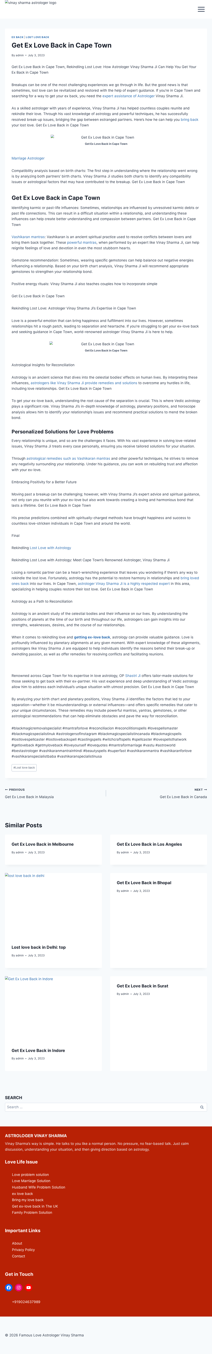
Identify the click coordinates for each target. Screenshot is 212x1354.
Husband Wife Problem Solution (38, 1187)
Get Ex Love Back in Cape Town (56, 197)
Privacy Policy (23, 1250)
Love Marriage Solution (31, 1181)
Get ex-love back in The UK (35, 1206)
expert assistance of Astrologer (128, 96)
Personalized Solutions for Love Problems (62, 432)
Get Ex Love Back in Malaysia (29, 793)
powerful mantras (81, 242)
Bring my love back (27, 1200)
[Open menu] (201, 9)
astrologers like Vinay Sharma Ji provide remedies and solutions (84, 383)
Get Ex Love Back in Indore (38, 1050)
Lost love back (37, 37)
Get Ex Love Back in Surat (142, 985)
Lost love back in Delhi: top (39, 947)
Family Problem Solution (32, 1212)
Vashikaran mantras (28, 237)
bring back (189, 120)
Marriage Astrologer (28, 158)
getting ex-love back (92, 637)
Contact (18, 1256)
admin (20, 55)
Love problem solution (30, 1175)
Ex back (17, 37)
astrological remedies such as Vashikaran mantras (68, 458)
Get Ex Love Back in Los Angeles (149, 844)
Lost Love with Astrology (50, 548)
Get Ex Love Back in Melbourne (43, 844)
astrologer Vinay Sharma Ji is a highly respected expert (124, 584)
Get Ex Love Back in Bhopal (144, 882)
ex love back (22, 1194)
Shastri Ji (133, 676)
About (17, 1243)
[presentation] (53, 905)
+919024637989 (26, 1302)
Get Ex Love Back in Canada (183, 793)
